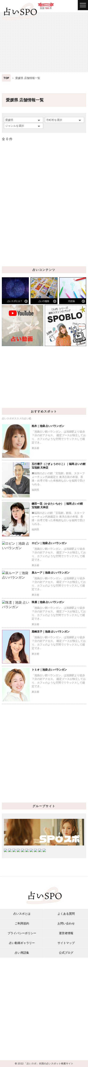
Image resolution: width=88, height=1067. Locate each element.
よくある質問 (66, 913)
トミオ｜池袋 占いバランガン (49, 669)
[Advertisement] (44, 41)
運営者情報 (66, 933)
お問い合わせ (66, 923)
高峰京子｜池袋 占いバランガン (51, 631)
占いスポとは (21, 913)
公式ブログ (66, 952)
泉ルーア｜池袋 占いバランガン (51, 572)
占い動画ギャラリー (22, 943)
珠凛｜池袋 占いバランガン (48, 602)
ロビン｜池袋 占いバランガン (49, 543)
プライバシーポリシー (22, 933)
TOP (6, 78)
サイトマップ (66, 943)
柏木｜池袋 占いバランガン (48, 425)
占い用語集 (22, 952)
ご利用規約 (22, 923)
